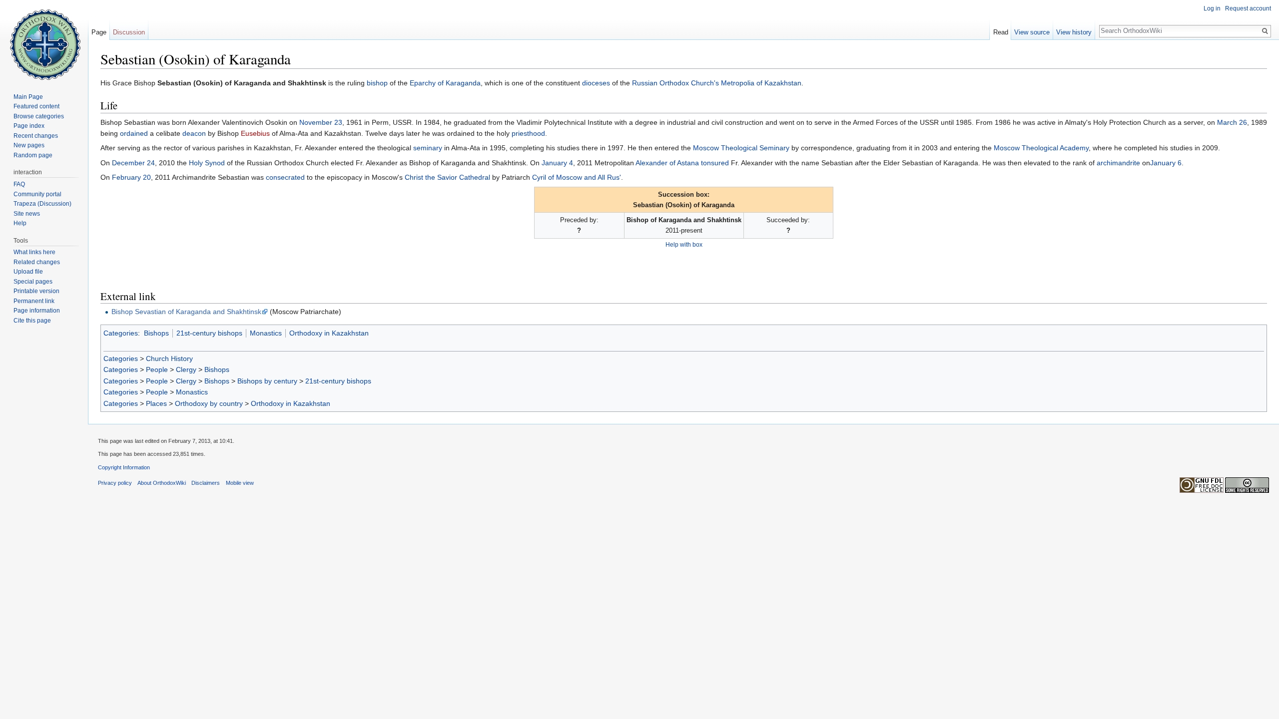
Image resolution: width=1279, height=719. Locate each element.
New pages (28, 145)
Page (98, 32)
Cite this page (32, 320)
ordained (134, 133)
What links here (34, 252)
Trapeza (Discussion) (42, 203)
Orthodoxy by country (209, 403)
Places (156, 403)
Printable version (36, 291)
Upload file (28, 271)
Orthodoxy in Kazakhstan (329, 333)
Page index (28, 125)
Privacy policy (115, 483)
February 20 (131, 177)
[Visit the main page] (44, 40)
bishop (377, 83)
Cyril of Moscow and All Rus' (576, 177)
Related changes (36, 262)
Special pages (32, 281)
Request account (1248, 8)
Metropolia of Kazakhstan (761, 83)
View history (1074, 32)
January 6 (1166, 163)
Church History (169, 358)
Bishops (156, 333)
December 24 (133, 163)
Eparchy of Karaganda (445, 83)
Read (1000, 32)
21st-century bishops (209, 333)
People (157, 369)
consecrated (285, 177)
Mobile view (240, 483)
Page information (36, 310)
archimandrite (1118, 163)
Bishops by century (267, 381)
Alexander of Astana (667, 163)
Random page (32, 155)
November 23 (320, 122)
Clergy (186, 369)
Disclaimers (205, 483)
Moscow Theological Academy (1041, 148)
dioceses (596, 83)
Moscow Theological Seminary (741, 148)
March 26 (1232, 122)
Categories (120, 333)
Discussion (129, 32)
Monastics (266, 333)
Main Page (28, 96)
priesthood (528, 133)
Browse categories (38, 116)
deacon (194, 133)
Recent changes (35, 135)
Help (19, 223)
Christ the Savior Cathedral (447, 177)
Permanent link (33, 301)
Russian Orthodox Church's (675, 83)
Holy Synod (207, 163)
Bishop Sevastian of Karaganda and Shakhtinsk (186, 312)
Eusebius (255, 133)
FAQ (19, 184)
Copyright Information (124, 467)
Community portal (37, 194)
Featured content (36, 106)
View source (1032, 32)
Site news (26, 213)
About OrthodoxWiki (161, 483)
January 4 (557, 163)
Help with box (683, 244)
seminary (427, 148)
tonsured (715, 163)
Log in (1212, 8)
